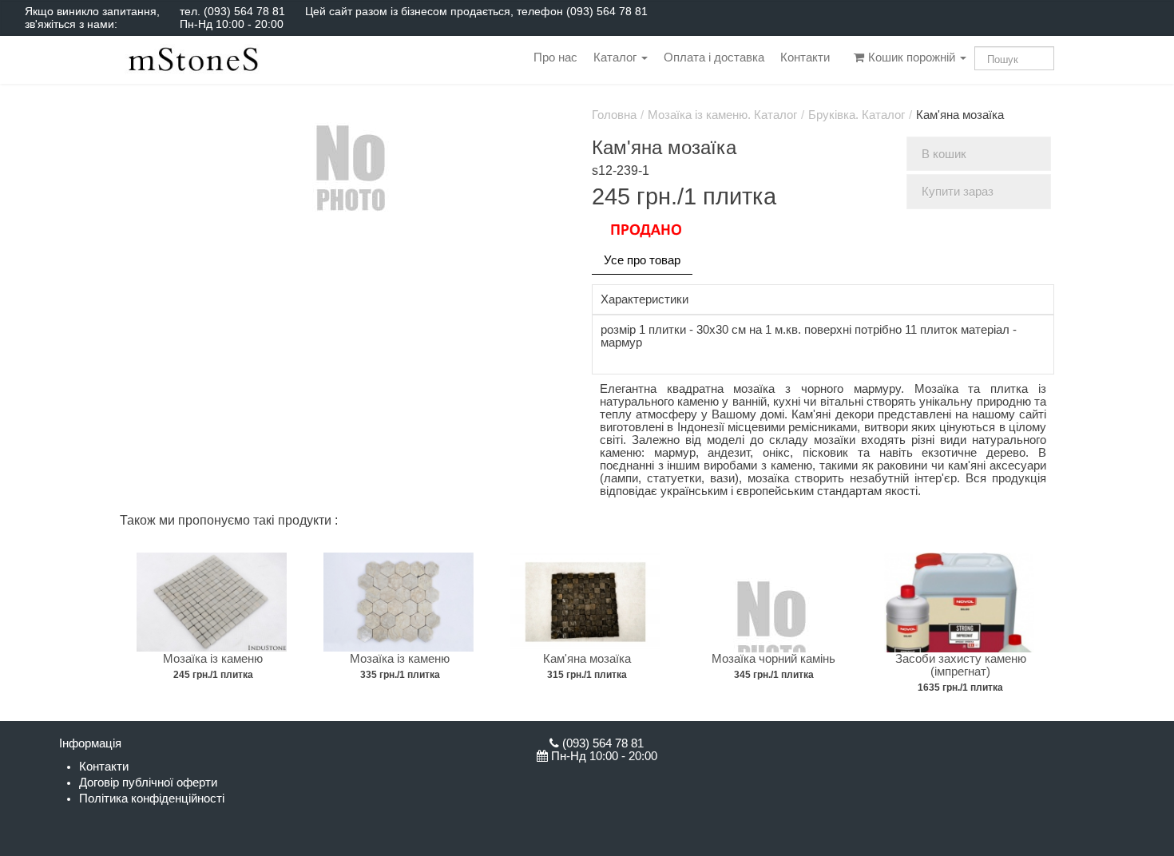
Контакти (805, 57)
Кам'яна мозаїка (587, 658)
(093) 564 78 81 (244, 11)
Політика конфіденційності (151, 798)
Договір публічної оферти (148, 782)
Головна (614, 115)
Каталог (616, 57)
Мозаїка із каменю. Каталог (722, 115)
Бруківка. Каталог (856, 115)
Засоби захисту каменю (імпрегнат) (960, 665)
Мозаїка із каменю (213, 658)
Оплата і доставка (714, 57)
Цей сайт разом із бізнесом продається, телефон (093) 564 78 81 (476, 11)
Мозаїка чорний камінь (773, 658)
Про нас (555, 57)
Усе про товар (642, 260)
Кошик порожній (911, 57)
